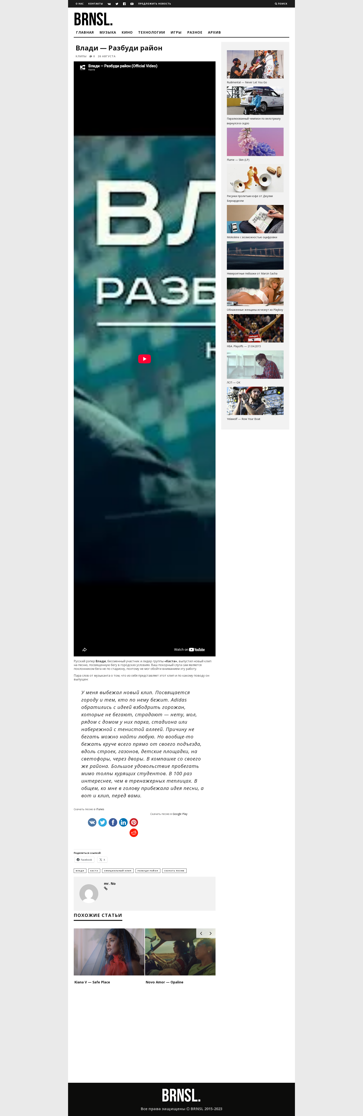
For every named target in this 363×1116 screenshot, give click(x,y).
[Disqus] (145, 1034)
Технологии (151, 32)
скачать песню (174, 870)
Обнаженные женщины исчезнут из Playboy (255, 309)
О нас (80, 3)
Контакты (95, 3)
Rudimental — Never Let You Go (247, 82)
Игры (176, 32)
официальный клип (118, 870)
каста (94, 870)
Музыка (107, 32)
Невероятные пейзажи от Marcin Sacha (252, 273)
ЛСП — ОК (233, 382)
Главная (85, 32)
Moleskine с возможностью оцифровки (252, 237)
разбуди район (148, 870)
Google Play (180, 814)
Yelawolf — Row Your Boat (243, 419)
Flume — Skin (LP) (238, 160)
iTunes (100, 809)
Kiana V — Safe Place (92, 982)
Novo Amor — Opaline (164, 982)
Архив (214, 32)
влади (80, 870)
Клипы (81, 56)
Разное (194, 32)
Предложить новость (154, 3)
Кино (127, 32)
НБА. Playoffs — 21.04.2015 (244, 346)
